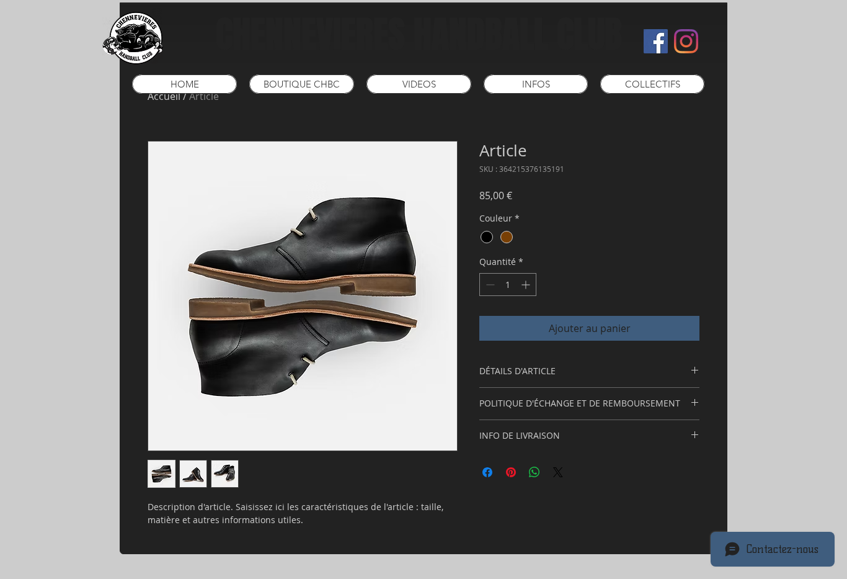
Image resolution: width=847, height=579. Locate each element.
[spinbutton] (508, 284)
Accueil (164, 96)
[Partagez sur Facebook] (487, 472)
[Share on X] (558, 472)
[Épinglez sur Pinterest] (510, 472)
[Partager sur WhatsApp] (534, 472)
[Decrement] (489, 284)
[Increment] (526, 284)
